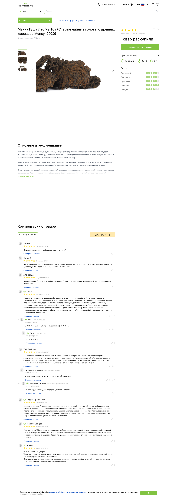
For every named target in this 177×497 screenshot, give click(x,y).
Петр (43, 320)
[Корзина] (157, 4)
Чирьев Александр (61, 383)
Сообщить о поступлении (140, 47)
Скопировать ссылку (31, 254)
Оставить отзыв (102, 235)
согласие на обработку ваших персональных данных (67, 492)
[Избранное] (153, 4)
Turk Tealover (55, 370)
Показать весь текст (26, 176)
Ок (149, 493)
